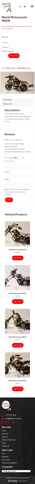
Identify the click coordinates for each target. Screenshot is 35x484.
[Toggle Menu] (32, 6)
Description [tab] (7, 100)
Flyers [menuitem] (4, 443)
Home (4, 26)
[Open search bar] (20, 6)
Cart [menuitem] (3, 453)
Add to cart (14, 56)
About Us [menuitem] (5, 434)
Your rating (9, 158)
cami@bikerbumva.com (13, 418)
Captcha (5, 47)
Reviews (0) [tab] (7, 104)
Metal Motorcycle (22, 26)
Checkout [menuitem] (5, 457)
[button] (2, 422)
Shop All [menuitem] (5, 437)
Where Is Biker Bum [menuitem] (9, 440)
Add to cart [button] (18, 258)
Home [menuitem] (4, 431)
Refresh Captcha (8, 51)
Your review (9, 161)
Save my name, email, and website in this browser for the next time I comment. (17, 191)
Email (7, 179)
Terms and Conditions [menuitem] (9, 463)
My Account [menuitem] (6, 460)
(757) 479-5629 (10, 415)
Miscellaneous (11, 26)
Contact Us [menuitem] (5, 446)
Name (7, 172)
